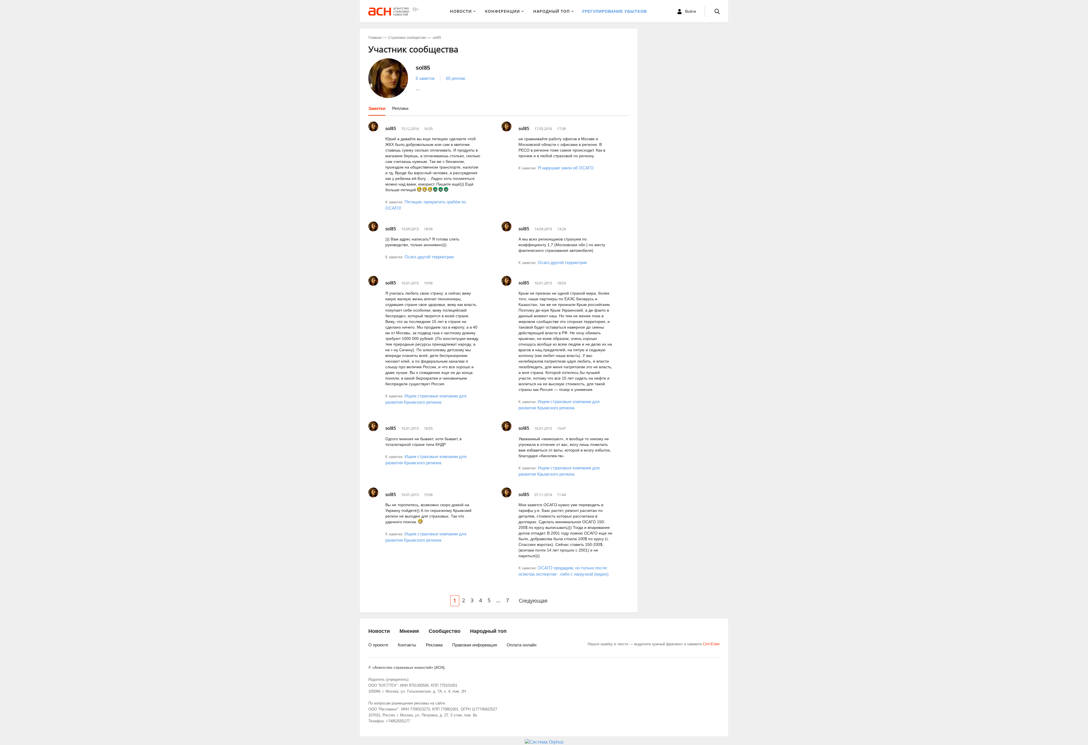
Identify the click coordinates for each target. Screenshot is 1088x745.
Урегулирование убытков (614, 11)
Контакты (407, 644)
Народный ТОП (551, 11)
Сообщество (444, 631)
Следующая (533, 600)
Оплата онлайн (521, 644)
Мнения (409, 631)
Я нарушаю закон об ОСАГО (566, 167)
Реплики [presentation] (400, 108)
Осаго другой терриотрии (429, 256)
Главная (375, 38)
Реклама (434, 644)
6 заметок (425, 78)
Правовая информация (474, 644)
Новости (461, 11)
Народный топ (488, 631)
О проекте (378, 644)
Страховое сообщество (407, 38)
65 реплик (455, 78)
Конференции (502, 11)
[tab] (376, 110)
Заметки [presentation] (376, 108)
